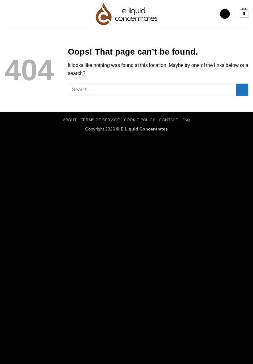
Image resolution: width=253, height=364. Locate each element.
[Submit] (242, 90)
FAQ (186, 120)
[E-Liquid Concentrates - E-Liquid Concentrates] (126, 14)
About (70, 120)
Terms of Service (100, 120)
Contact (168, 120)
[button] (8, 13)
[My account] (225, 14)
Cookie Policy (139, 120)
